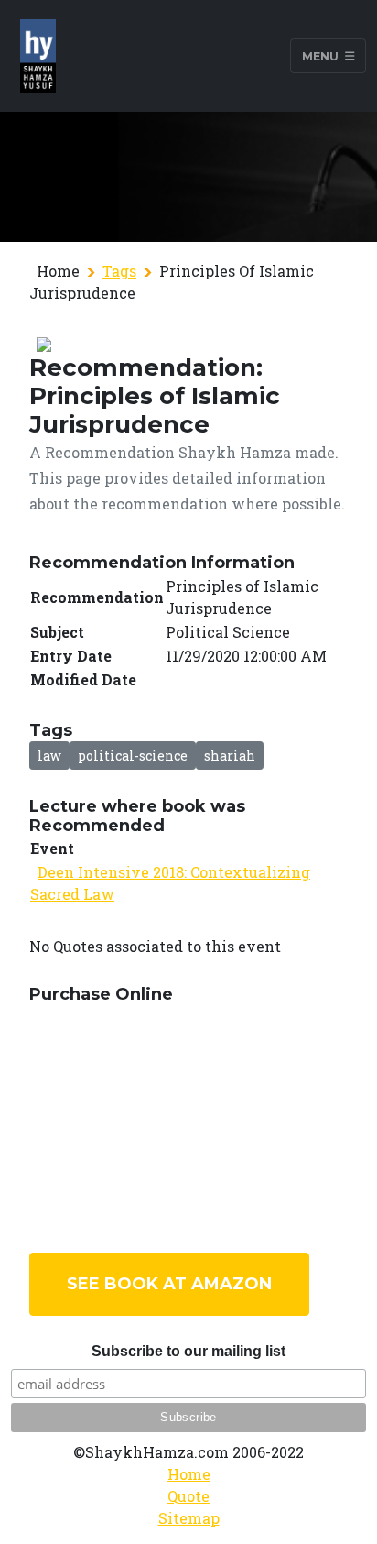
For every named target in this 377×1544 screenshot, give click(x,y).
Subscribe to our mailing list (188, 1351)
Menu (321, 55)
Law (49, 755)
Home (188, 1474)
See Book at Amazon (169, 1284)
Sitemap (189, 1518)
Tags (119, 270)
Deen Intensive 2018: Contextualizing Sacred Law (170, 882)
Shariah (229, 755)
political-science (133, 755)
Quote (188, 1496)
